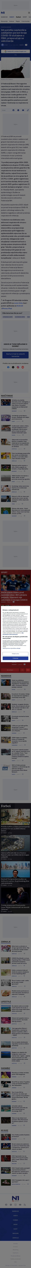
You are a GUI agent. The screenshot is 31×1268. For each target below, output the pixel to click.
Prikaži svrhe (15, 653)
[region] (15, 634)
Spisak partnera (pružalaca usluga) (11, 648)
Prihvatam (15, 658)
